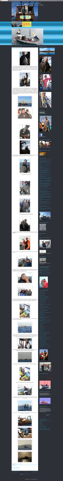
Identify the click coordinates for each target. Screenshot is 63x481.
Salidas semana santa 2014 (43, 299)
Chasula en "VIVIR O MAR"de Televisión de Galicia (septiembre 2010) (45, 161)
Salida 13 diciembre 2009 (43, 334)
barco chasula (16, 464)
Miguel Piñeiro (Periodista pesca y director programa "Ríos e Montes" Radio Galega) (45, 429)
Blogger (37, 479)
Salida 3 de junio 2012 (42, 314)
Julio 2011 (41, 324)
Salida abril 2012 (42, 315)
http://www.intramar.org (42, 395)
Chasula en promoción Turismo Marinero (45, 168)
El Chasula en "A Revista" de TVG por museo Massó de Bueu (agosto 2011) (45, 172)
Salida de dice (41, 329)
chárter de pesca (21, 464)
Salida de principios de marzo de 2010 (44, 332)
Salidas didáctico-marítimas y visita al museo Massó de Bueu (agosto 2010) (45, 202)
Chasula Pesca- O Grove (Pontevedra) (26, 3)
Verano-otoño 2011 (42, 323)
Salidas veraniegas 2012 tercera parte (44, 307)
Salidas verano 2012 (42, 311)
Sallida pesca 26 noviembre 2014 (44, 296)
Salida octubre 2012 (42, 308)
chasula (24, 464)
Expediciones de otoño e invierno (44, 306)
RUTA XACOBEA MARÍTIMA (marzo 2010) (45, 193)
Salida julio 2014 (42, 198)
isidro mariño (29, 464)
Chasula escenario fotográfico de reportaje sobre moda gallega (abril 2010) (45, 170)
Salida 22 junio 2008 (42, 341)
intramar (27, 464)
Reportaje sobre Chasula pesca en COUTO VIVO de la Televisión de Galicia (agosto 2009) (45, 196)
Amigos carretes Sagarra (43, 427)
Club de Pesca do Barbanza (43, 426)
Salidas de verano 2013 (42, 301)
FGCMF (40, 422)
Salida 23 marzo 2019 (42, 291)
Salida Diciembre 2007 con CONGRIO (44, 344)
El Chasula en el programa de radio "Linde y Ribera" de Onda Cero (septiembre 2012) (45, 183)
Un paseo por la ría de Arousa (43, 205)
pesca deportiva (33, 464)
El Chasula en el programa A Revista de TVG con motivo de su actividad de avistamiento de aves (45, 178)
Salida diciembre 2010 (42, 328)
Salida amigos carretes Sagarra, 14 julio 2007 (45, 346)
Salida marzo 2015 (42, 294)
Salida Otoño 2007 (42, 345)
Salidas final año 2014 (42, 295)
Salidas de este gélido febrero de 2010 (44, 333)
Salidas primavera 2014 (42, 300)
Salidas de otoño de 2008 (43, 340)
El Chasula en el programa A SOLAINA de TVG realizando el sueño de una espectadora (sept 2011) (45, 181)
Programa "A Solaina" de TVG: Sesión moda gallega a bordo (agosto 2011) (45, 191)
